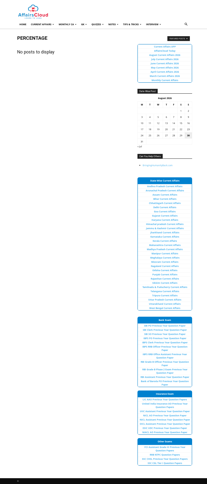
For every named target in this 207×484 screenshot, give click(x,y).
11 (150, 123)
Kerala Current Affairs (165, 240)
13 (166, 123)
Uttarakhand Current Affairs (165, 303)
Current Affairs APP (165, 46)
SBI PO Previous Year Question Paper (164, 325)
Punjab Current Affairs (164, 274)
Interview (152, 24)
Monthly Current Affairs (165, 80)
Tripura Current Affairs (165, 295)
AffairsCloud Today (164, 50)
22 (181, 129)
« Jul (139, 146)
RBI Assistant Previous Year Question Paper (165, 377)
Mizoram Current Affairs (164, 261)
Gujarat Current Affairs (165, 215)
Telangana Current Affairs (165, 291)
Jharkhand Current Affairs (164, 232)
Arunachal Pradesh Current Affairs (165, 190)
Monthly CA (66, 24)
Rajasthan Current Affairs (165, 278)
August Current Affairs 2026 (164, 55)
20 (166, 129)
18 (150, 129)
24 (142, 135)
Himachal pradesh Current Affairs (165, 224)
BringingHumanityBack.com (158, 165)
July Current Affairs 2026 (165, 59)
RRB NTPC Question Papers (165, 454)
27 (166, 135)
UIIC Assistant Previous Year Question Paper (165, 411)
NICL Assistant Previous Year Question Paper (165, 419)
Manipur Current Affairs (165, 253)
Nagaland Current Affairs (165, 266)
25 (150, 135)
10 (142, 123)
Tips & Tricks (131, 24)
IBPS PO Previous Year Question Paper (164, 338)
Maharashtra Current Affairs (165, 245)
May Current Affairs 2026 (165, 67)
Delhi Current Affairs (164, 207)
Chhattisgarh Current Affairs (165, 203)
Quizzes (96, 24)
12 (158, 123)
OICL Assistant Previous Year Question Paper (165, 423)
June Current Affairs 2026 (165, 63)
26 (158, 135)
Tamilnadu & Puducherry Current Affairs (164, 287)
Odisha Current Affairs (164, 270)
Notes (112, 24)
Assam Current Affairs (165, 194)
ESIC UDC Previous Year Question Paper (165, 428)
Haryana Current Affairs (165, 219)
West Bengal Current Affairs (164, 308)
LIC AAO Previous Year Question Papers (165, 399)
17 (142, 129)
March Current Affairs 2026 (165, 76)
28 (173, 135)
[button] (186, 24)
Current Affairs (41, 24)
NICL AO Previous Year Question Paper (164, 415)
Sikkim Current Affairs (164, 282)
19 (158, 129)
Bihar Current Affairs (164, 198)
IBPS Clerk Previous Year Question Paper (165, 342)
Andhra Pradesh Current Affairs (164, 186)
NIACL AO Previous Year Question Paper (164, 432)
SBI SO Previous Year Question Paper (164, 334)
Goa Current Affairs (165, 211)
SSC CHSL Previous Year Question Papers (165, 458)
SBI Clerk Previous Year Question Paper (165, 329)
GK (82, 24)
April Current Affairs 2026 (165, 71)
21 (173, 129)
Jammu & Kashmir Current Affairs (165, 228)
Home (22, 24)
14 (173, 123)
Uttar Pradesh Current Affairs (164, 299)
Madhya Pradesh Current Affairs (165, 249)
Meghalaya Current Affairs (165, 257)
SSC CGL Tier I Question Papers (165, 463)
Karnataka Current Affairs (164, 236)
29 (181, 135)
